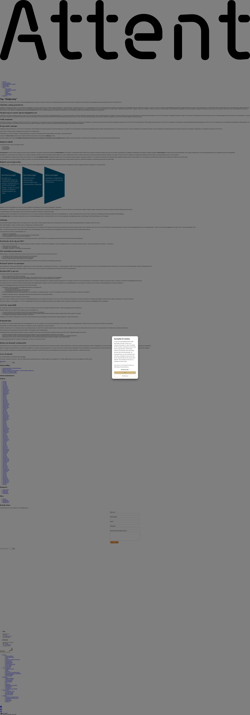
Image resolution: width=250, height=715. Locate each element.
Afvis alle (125, 376)
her (128, 367)
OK (125, 372)
